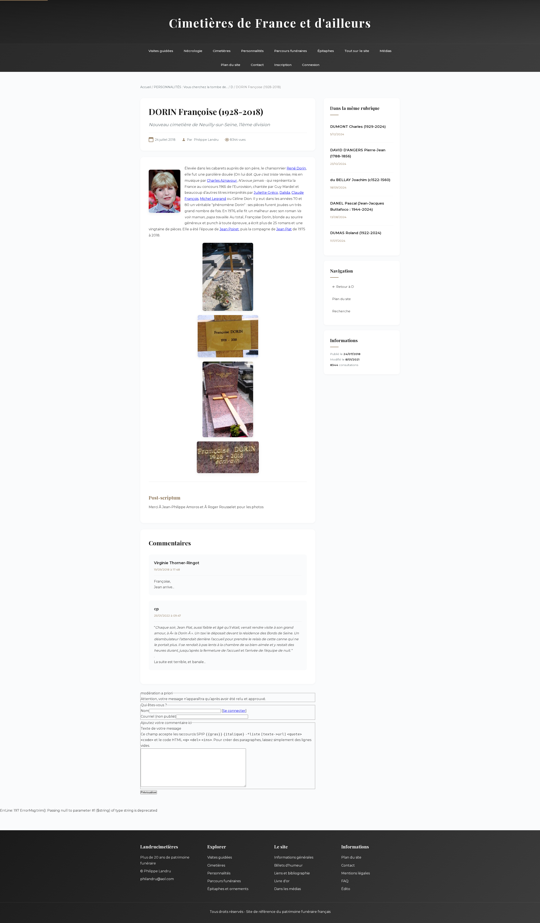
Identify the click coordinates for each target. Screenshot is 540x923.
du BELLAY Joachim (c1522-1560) (360, 180)
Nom (145, 711)
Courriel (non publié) (158, 716)
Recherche (341, 311)
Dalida (284, 193)
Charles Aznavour (222, 181)
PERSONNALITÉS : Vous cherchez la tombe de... (191, 87)
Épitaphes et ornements (227, 889)
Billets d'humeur (288, 865)
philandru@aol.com (157, 879)
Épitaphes (325, 51)
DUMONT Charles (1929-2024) (358, 126)
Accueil (145, 87)
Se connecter (234, 711)
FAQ (344, 881)
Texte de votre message (161, 728)
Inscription (283, 65)
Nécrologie (193, 51)
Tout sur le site (356, 51)
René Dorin (296, 168)
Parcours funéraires (290, 51)
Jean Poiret (229, 229)
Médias (386, 51)
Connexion (310, 65)
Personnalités (252, 51)
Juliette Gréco (266, 193)
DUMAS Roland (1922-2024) (355, 233)
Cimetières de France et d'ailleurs (270, 23)
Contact (257, 65)
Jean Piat (284, 229)
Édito (345, 889)
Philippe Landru (206, 140)
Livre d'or (282, 881)
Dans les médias (287, 889)
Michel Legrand (213, 199)
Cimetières (222, 51)
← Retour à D (343, 287)
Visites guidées (160, 51)
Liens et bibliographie (292, 873)
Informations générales (293, 857)
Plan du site (230, 65)
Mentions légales (355, 873)
